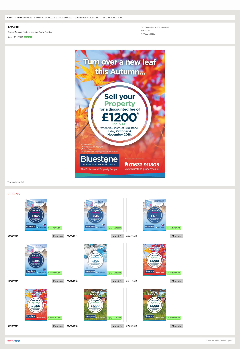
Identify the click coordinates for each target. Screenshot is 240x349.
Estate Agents (44, 32)
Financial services (24, 17)
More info (58, 236)
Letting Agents (30, 32)
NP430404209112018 (112, 17)
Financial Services (15, 32)
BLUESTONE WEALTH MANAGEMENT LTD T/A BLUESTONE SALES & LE (67, 17)
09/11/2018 (13, 26)
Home (9, 17)
